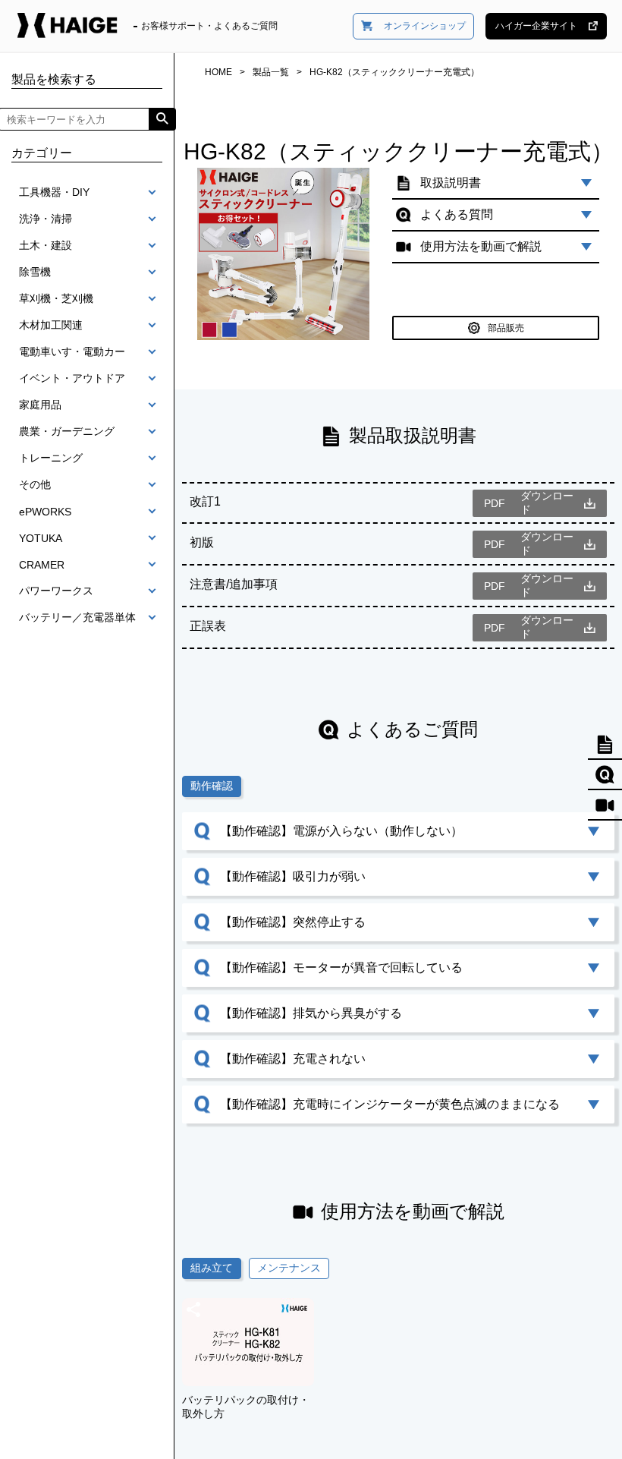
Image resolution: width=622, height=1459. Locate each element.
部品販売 (506, 328)
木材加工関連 (51, 325)
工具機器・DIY (54, 192)
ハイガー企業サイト (536, 25)
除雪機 (35, 272)
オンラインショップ (425, 25)
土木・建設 (45, 245)
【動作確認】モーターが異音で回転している (341, 967)
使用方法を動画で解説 (481, 246)
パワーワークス (56, 591)
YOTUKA (40, 538)
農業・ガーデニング (67, 431)
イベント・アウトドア (72, 378)
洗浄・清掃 (45, 219)
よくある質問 (456, 214)
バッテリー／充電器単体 (77, 617)
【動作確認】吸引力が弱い (293, 876)
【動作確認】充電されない (293, 1058)
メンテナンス (289, 1268)
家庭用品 (40, 405)
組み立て (211, 1268)
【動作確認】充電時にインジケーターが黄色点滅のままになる (390, 1104)
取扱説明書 (450, 182)
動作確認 (211, 786)
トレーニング (51, 458)
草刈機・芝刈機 (56, 298)
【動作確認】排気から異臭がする (311, 1013)
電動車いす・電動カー (72, 351)
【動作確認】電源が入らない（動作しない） (341, 830)
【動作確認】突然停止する (293, 921)
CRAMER (41, 565)
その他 (35, 484)
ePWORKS (45, 512)
